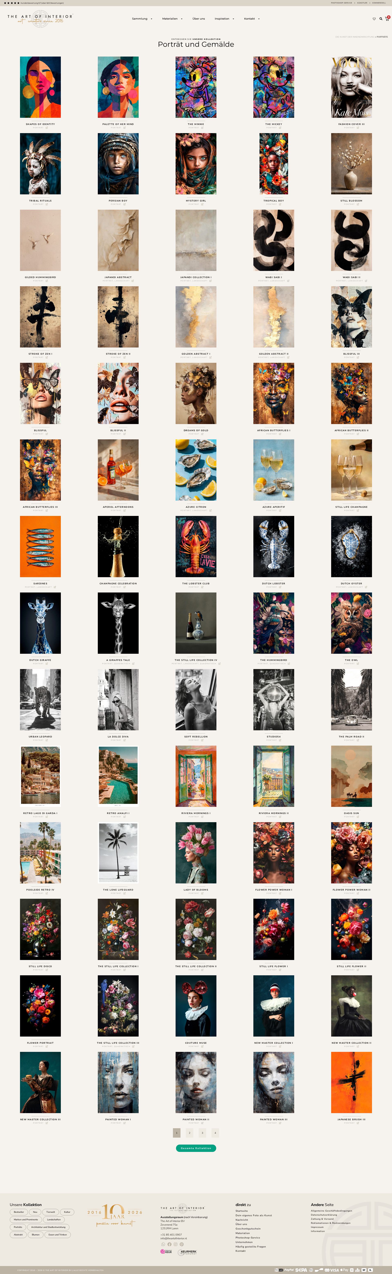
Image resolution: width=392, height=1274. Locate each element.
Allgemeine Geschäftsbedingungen (331, 1210)
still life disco (40, 966)
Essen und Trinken (58, 1234)
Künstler (362, 3)
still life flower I (273, 966)
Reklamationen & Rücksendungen (331, 1223)
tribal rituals (40, 200)
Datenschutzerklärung (324, 1214)
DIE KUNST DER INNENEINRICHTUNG (354, 37)
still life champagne (351, 507)
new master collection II (351, 1043)
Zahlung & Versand (322, 1219)
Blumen (35, 1234)
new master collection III (40, 1119)
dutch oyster (351, 583)
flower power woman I (273, 889)
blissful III (351, 353)
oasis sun (351, 813)
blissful (40, 430)
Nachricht (242, 1220)
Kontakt (241, 1251)
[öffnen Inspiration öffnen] (233, 19)
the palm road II (351, 736)
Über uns (241, 1224)
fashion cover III (352, 124)
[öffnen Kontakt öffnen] (259, 19)
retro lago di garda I (40, 813)
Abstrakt (18, 1234)
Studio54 (274, 736)
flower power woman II (352, 889)
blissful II (118, 430)
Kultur (67, 1212)
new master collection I (273, 1043)
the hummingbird (273, 660)
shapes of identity (40, 124)
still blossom (352, 200)
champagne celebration (118, 583)
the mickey (273, 124)
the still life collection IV (196, 660)
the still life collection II (196, 966)
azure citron (196, 507)
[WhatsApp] (163, 1244)
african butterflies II (352, 430)
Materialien (243, 1233)
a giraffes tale (118, 660)
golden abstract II (274, 353)
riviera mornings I (196, 813)
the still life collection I (118, 966)
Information (318, 1231)
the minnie (196, 124)
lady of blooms (196, 889)
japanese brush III (352, 1119)
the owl (351, 660)
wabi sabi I (273, 277)
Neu (35, 1212)
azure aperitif (274, 507)
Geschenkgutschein (248, 1228)
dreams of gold (196, 430)
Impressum (317, 1227)
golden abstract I (196, 353)
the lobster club (196, 583)
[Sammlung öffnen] (151, 19)
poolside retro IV (40, 889)
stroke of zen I (40, 353)
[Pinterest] (182, 1244)
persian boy (118, 200)
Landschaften (54, 1219)
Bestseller (19, 1212)
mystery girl (196, 200)
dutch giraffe (40, 660)
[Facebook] (169, 1244)
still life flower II (351, 966)
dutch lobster (273, 583)
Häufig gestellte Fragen (251, 1246)
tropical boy (274, 200)
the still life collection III (118, 1043)
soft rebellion (196, 736)
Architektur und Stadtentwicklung (48, 1227)
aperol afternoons (118, 507)
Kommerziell (379, 3)
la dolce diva (118, 736)
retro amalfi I (118, 813)
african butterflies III (40, 507)
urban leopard (40, 736)
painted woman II (196, 1119)
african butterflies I (274, 430)
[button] (381, 19)
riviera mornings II (274, 813)
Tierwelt (50, 1212)
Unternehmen (244, 1242)
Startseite (242, 1211)
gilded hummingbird (40, 277)
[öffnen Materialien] (182, 19)
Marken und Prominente (26, 1219)
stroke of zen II (118, 353)
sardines (40, 583)
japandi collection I (196, 277)
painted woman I (118, 1119)
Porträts (18, 1227)
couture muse (196, 1043)
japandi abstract (118, 277)
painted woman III (274, 1119)
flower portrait (40, 1043)
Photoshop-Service (341, 3)
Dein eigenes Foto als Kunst (254, 1215)
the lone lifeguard (118, 889)
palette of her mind (118, 124)
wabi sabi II (351, 277)
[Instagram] (175, 1244)
